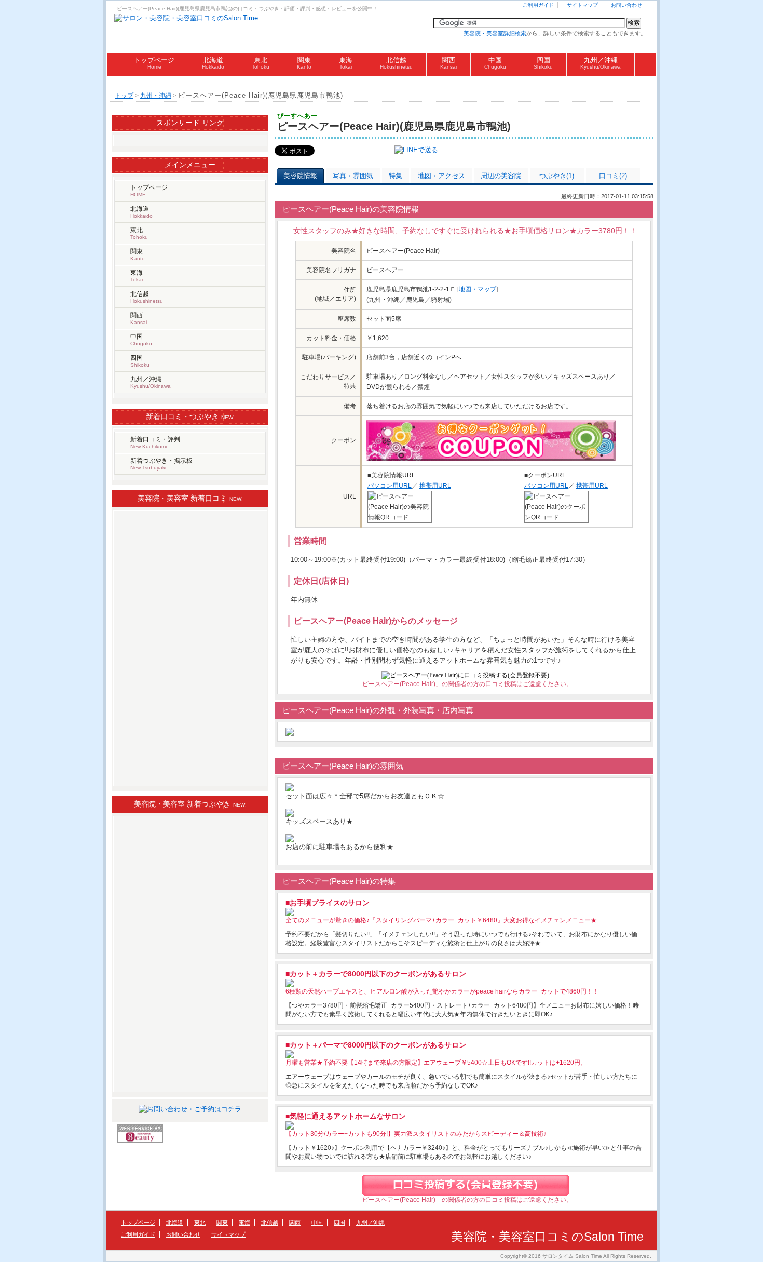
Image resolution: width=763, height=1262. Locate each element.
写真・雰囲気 (353, 176)
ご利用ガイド (538, 5)
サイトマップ (582, 5)
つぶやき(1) (556, 176)
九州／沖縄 (600, 63)
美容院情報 (300, 176)
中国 (495, 63)
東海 (345, 63)
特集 (395, 176)
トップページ (154, 63)
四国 (543, 63)
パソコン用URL (389, 485)
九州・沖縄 (155, 95)
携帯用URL (435, 485)
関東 (304, 63)
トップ (124, 95)
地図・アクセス (441, 176)
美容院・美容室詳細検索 (495, 33)
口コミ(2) (613, 176)
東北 (260, 63)
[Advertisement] (381, 81)
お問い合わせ (626, 5)
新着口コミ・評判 (155, 442)
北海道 (213, 63)
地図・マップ (477, 289)
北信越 (396, 63)
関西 (448, 63)
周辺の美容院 (501, 176)
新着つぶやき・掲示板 (161, 464)
